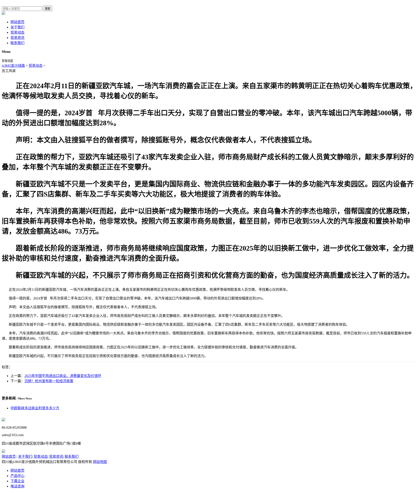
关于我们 (17, 27)
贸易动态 (17, 32)
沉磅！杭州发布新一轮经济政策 (48, 381)
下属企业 (17, 481)
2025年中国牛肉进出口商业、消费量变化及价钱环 (62, 376)
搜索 (47, 8)
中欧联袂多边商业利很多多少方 (34, 408)
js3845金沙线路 (13, 65)
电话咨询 (17, 486)
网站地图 (100, 462)
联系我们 (17, 43)
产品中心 (17, 476)
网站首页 (17, 22)
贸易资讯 (17, 38)
